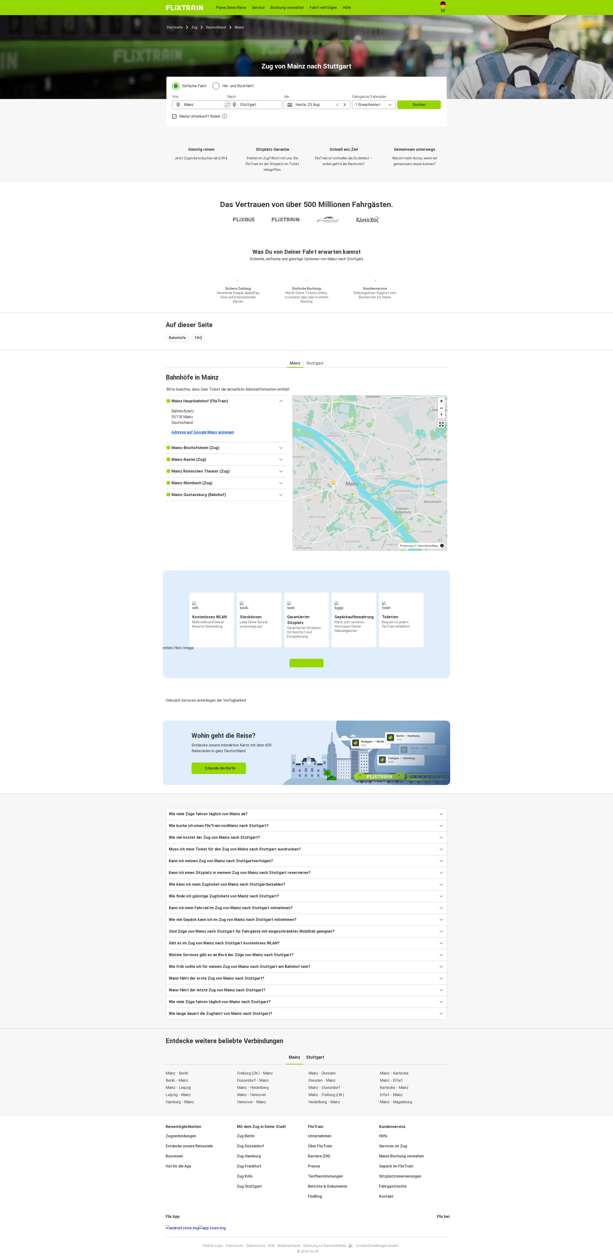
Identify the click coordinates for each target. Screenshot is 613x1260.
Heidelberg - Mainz (324, 1102)
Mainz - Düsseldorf (324, 1087)
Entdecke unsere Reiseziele (189, 1146)
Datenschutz (255, 1246)
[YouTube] (440, 1228)
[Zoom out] (441, 408)
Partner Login (213, 1246)
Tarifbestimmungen (325, 1176)
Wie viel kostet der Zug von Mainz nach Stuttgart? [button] (214, 837)
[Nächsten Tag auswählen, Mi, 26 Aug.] (344, 105)
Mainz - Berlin (177, 1073)
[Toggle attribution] (442, 546)
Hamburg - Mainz (180, 1102)
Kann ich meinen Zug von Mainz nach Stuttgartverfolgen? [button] (221, 861)
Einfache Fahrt (194, 86)
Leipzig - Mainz (178, 1094)
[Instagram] (439, 1228)
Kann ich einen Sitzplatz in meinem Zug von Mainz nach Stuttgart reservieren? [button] (240, 872)
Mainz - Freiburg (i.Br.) (326, 1094)
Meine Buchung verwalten (401, 1156)
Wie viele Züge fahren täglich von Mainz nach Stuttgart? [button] (220, 1002)
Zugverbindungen (181, 1136)
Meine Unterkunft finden (199, 116)
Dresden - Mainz (322, 1080)
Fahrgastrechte (393, 1186)
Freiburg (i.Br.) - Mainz (255, 1073)
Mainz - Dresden (322, 1073)
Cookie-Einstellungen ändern (377, 1246)
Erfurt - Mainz (391, 1094)
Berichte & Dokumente (327, 1186)
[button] (226, 401)
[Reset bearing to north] (441, 414)
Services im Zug (393, 1146)
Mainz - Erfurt (391, 1080)
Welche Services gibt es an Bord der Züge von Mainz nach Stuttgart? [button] (231, 955)
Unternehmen (319, 1136)
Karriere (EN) (319, 1156)
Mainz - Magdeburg (396, 1102)
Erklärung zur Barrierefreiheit (324, 1246)
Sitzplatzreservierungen (400, 1176)
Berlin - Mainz (177, 1080)
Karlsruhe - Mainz (394, 1087)
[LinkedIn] (442, 1228)
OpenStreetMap (428, 545)
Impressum (234, 1246)
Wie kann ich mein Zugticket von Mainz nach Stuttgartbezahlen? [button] (227, 884)
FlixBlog (315, 1196)
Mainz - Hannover (251, 1094)
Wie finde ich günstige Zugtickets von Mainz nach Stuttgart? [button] (224, 896)
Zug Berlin (246, 1136)
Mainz (239, 27)
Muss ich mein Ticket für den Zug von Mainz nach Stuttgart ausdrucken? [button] (235, 849)
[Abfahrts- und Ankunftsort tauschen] (227, 104)
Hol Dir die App (178, 1166)
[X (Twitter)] (443, 1228)
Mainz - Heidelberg (253, 1087)
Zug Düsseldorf (250, 1146)
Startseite (174, 27)
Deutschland (216, 27)
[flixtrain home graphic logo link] (184, 7)
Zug (194, 27)
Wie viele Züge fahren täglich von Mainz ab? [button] (208, 814)
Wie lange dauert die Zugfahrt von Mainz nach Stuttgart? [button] (220, 1013)
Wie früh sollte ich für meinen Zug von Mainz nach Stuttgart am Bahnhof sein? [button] (239, 966)
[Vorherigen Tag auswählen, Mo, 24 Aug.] (337, 105)
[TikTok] (445, 1228)
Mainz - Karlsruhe (394, 1073)
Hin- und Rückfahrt (238, 86)
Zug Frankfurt (249, 1166)
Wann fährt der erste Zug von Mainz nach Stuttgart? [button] (216, 978)
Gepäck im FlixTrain (396, 1166)
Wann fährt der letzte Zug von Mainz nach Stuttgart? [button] (217, 990)
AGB (271, 1246)
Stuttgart (315, 363)
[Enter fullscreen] (441, 424)
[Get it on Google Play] (182, 1228)
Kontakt (386, 1196)
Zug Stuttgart (249, 1186)
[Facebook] (437, 1228)
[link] (306, 753)
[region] (369, 473)
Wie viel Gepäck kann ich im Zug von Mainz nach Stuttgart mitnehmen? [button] (232, 919)
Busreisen (174, 1156)
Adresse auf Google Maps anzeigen (202, 432)
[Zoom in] (441, 401)
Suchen (419, 104)
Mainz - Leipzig (178, 1087)
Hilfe (383, 1136)
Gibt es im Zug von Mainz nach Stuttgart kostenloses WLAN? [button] (224, 943)
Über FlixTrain (320, 1146)
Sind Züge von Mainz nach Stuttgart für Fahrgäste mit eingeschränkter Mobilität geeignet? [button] (252, 931)
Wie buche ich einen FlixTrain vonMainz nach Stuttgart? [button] (219, 825)
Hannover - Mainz (251, 1102)
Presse (314, 1166)
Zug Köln (245, 1176)
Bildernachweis (289, 1246)
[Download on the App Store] (212, 1228)
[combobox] (204, 105)
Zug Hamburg (249, 1156)
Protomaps (407, 545)
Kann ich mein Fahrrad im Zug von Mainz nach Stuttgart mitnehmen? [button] (231, 908)
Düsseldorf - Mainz (253, 1080)
